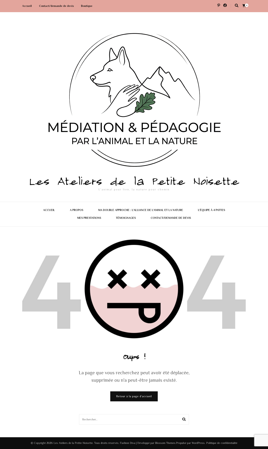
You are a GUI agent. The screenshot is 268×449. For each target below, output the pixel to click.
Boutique (86, 5)
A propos (76, 210)
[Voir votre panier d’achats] (244, 5)
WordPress (198, 442)
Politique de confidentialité (221, 442)
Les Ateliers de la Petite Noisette (134, 180)
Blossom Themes (165, 442)
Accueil (27, 5)
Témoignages (126, 217)
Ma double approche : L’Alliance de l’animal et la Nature (140, 210)
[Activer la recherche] (236, 5)
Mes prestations (89, 217)
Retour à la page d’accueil (134, 396)
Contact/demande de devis (56, 5)
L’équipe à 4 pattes (211, 210)
